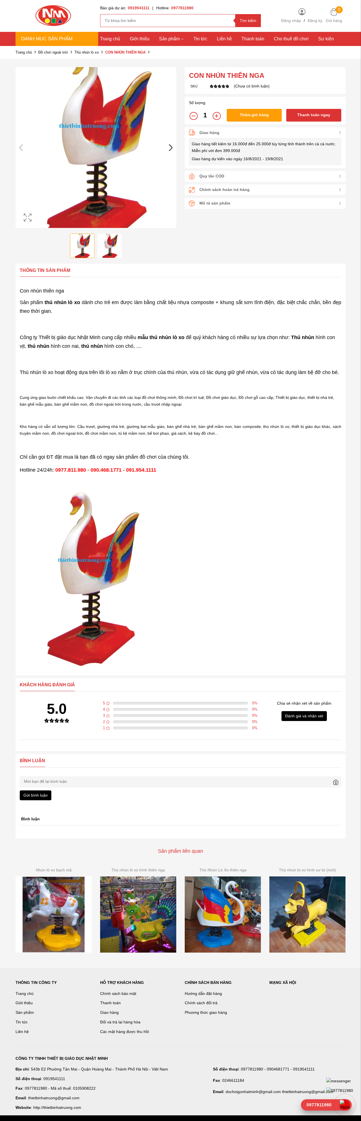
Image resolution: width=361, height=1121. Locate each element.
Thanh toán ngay (313, 115)
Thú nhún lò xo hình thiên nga (138, 870)
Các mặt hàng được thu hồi (124, 1031)
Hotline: (174, 8)
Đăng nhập (291, 20)
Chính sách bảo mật (118, 993)
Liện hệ (224, 38)
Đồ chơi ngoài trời (53, 52)
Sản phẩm (169, 38)
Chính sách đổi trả (201, 1003)
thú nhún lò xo (166, 337)
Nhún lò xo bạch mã (54, 870)
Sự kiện (326, 38)
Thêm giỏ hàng (254, 115)
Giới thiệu (139, 38)
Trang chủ (110, 38)
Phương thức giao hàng (206, 1012)
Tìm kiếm (248, 20)
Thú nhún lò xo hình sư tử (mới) (307, 870)
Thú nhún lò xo (86, 52)
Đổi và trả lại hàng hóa (120, 1022)
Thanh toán (252, 38)
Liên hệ (22, 1031)
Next (170, 147)
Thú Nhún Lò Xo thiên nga (222, 870)
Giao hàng (109, 1012)
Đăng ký (315, 20)
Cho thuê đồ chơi (291, 38)
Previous (21, 147)
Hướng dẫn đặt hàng (203, 993)
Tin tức (200, 38)
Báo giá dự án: (124, 8)
